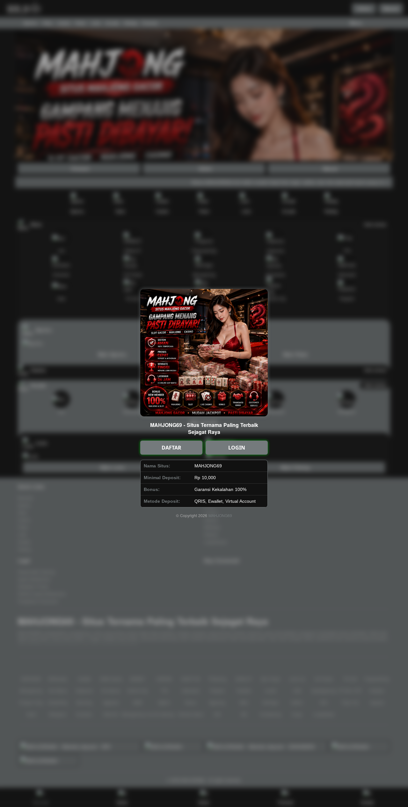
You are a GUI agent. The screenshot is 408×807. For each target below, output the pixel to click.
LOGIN (236, 447)
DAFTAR (171, 447)
